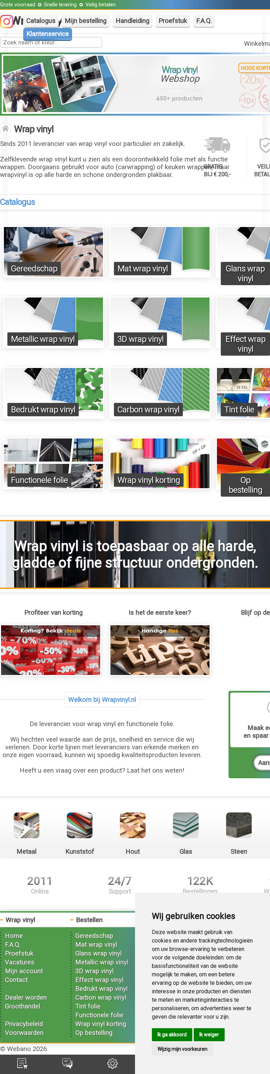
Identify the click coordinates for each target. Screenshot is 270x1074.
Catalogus (41, 21)
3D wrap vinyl (140, 339)
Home (14, 936)
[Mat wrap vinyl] (160, 276)
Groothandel (22, 1006)
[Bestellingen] (22, 1066)
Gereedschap (34, 269)
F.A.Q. (204, 21)
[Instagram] (10, 26)
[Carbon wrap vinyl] (160, 417)
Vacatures (19, 962)
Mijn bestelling (86, 21)
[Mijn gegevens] (112, 1066)
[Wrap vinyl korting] (160, 487)
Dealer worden (26, 997)
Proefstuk (173, 21)
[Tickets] (67, 1066)
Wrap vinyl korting (148, 480)
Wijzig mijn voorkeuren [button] (182, 1049)
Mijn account (24, 971)
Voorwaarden (24, 1033)
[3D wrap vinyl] (160, 346)
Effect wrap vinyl (245, 344)
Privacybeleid (24, 1024)
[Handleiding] (160, 674)
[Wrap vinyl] (5, 129)
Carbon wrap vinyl (148, 410)
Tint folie (239, 410)
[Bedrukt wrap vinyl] (53, 417)
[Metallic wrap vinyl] (53, 346)
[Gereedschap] (53, 276)
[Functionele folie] (53, 487)
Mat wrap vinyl (142, 269)
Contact (16, 980)
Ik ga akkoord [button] (172, 1034)
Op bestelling (245, 485)
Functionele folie (39, 480)
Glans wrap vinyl (245, 273)
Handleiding (132, 21)
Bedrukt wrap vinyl (43, 410)
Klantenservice (47, 34)
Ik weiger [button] (209, 1034)
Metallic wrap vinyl (43, 339)
